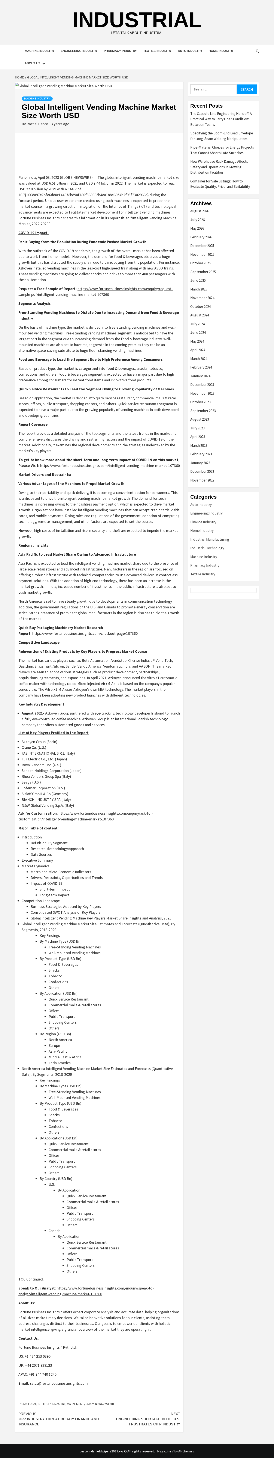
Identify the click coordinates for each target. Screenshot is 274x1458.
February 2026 (201, 237)
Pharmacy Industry (120, 51)
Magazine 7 (165, 1451)
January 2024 (200, 376)
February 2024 (201, 367)
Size (81, 1404)
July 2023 (197, 428)
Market (72, 1404)
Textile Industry (157, 51)
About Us (32, 63)
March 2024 (198, 358)
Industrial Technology (207, 548)
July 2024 (197, 324)
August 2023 (199, 419)
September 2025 (203, 271)
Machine (60, 1404)
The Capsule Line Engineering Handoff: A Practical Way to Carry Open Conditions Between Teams (221, 119)
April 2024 (197, 350)
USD (88, 1404)
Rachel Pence (38, 123)
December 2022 (202, 471)
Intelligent (45, 1404)
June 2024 (198, 332)
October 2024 (200, 306)
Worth (109, 1404)
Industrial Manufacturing (209, 539)
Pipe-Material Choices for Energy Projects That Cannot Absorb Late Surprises (222, 150)
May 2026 (197, 228)
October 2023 (200, 402)
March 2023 (198, 445)
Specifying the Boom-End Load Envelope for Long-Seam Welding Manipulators (221, 136)
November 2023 (202, 393)
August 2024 (199, 315)
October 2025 (200, 263)
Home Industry (221, 51)
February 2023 (201, 454)
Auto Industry (190, 51)
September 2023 (203, 410)
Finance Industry (203, 522)
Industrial (137, 20)
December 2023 (202, 384)
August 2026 (199, 211)
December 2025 (202, 245)
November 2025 (202, 254)
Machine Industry (39, 51)
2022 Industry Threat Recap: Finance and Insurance (58, 1419)
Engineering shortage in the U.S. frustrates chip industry (148, 1419)
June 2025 (198, 280)
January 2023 (200, 462)
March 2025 (198, 289)
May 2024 (197, 341)
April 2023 (197, 436)
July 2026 (197, 219)
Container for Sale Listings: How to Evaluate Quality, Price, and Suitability (220, 184)
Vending (97, 1404)
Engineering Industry (79, 51)
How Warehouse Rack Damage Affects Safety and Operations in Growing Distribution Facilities (219, 167)
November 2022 (202, 480)
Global (31, 1404)
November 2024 (202, 297)
